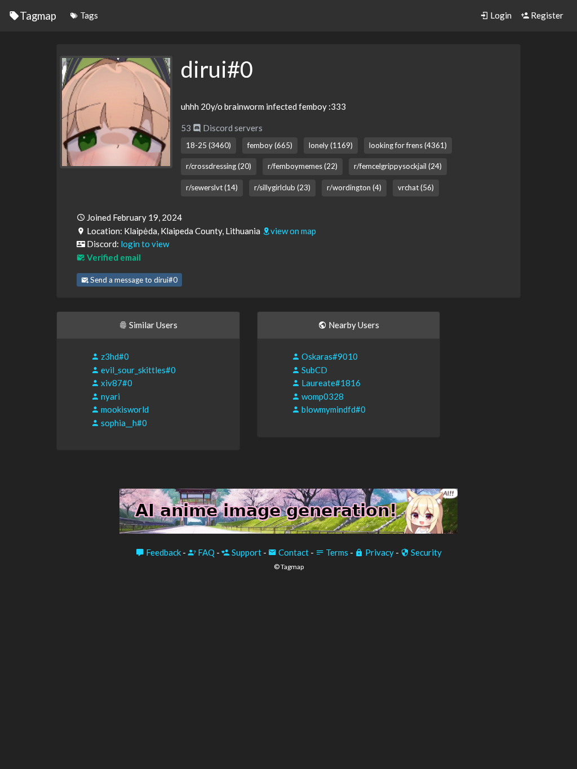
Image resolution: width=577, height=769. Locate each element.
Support (245, 552)
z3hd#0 (114, 356)
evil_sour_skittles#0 (137, 370)
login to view (145, 244)
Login (500, 15)
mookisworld (124, 409)
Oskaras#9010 (329, 356)
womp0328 (322, 396)
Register (546, 15)
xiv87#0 (115, 383)
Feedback (162, 552)
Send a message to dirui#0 (132, 279)
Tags (88, 15)
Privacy (378, 552)
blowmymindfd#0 (333, 409)
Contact (293, 552)
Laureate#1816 (330, 383)
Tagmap (38, 15)
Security (425, 552)
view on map (293, 231)
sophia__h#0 (123, 423)
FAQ (205, 552)
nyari (109, 396)
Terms (336, 552)
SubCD (313, 370)
